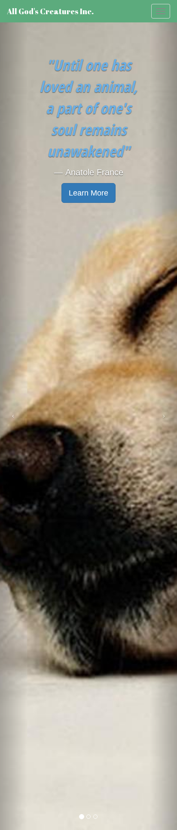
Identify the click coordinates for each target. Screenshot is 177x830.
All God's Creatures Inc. (50, 11)
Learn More (88, 193)
